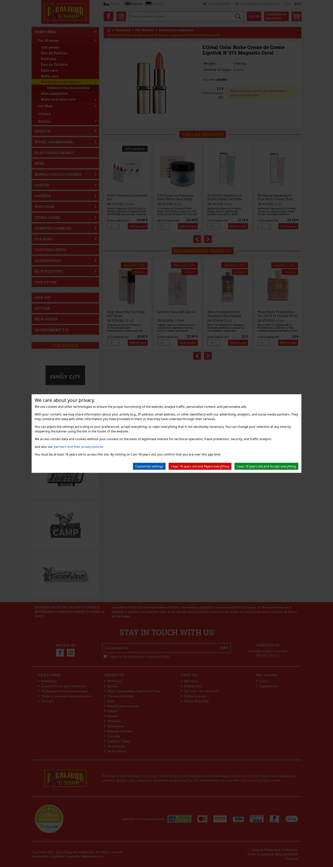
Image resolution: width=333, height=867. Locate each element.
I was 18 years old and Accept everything (266, 466)
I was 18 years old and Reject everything (200, 466)
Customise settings (149, 466)
